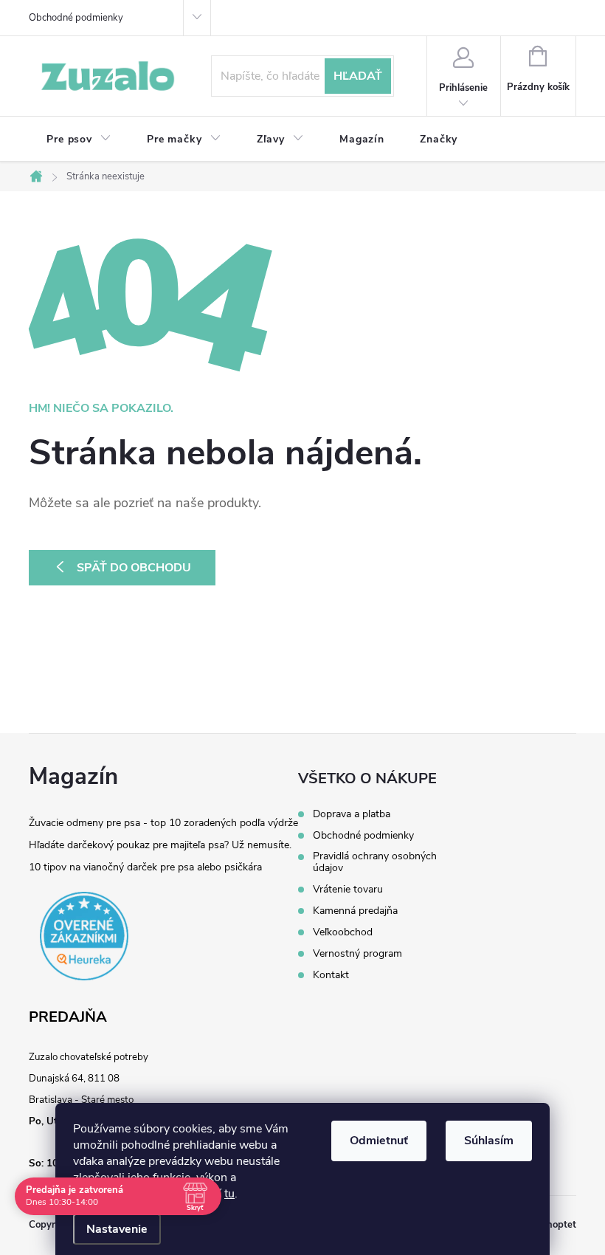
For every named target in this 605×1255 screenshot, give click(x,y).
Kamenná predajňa (355, 911)
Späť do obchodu (134, 568)
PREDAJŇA (68, 1017)
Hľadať (357, 76)
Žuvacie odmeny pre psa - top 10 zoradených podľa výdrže (163, 823)
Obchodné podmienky (76, 17)
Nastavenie (117, 1229)
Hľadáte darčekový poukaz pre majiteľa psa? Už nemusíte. (160, 845)
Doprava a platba (351, 814)
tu (229, 1194)
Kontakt (331, 975)
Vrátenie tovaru (348, 889)
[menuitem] (79, 139)
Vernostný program (357, 954)
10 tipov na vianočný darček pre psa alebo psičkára (145, 867)
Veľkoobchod (343, 932)
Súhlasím (489, 1140)
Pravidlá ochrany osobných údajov (375, 862)
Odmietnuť (379, 1140)
